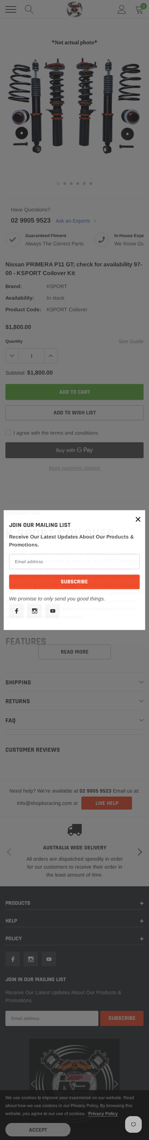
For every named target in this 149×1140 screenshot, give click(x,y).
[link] (16, 610)
